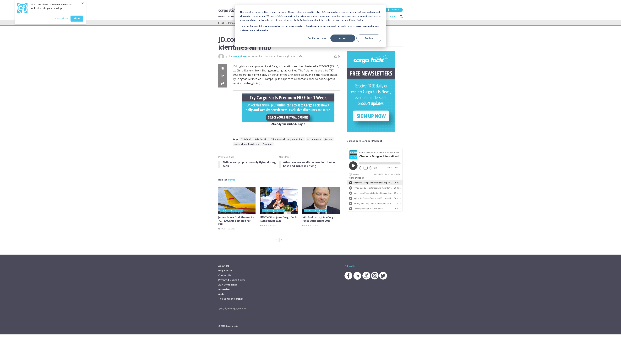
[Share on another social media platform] (222, 84)
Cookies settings (317, 38)
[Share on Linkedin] (222, 76)
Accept (343, 38)
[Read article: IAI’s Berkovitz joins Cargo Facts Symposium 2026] (321, 200)
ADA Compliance (227, 284)
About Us (223, 265)
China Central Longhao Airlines (287, 139)
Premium (267, 144)
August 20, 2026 (227, 229)
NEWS (221, 16)
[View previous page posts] (276, 240)
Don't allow (61, 18)
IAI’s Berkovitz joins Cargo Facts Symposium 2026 (318, 218)
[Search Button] (401, 16)
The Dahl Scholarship (230, 298)
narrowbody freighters (246, 144)
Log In (392, 16)
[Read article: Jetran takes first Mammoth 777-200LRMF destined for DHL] (237, 200)
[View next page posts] (281, 240)
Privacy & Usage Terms (231, 279)
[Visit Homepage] (229, 9)
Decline (369, 38)
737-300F (246, 139)
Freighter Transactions (229, 22)
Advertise (224, 289)
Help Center (225, 270)
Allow (76, 18)
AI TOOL (232, 16)
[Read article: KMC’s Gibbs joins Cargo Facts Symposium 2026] (279, 200)
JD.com (328, 139)
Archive (277, 56)
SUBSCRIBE (395, 9)
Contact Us (224, 275)
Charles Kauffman (237, 56)
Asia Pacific (261, 139)
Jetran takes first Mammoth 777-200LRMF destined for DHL (236, 220)
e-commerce (314, 139)
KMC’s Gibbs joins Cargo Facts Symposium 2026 (278, 218)
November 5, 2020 (261, 56)
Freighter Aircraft (292, 56)
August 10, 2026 (311, 225)
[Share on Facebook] (222, 68)
